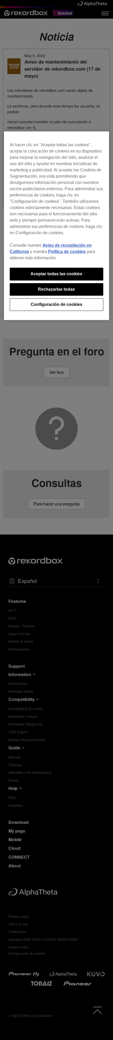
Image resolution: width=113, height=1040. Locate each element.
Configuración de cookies (56, 304)
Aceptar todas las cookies (56, 274)
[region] (56, 225)
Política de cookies (67, 251)
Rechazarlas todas (56, 289)
